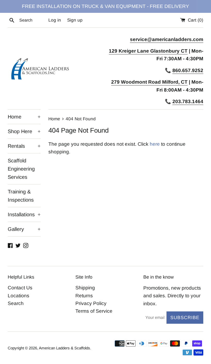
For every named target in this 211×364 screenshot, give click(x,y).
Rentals (24, 146)
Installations (24, 214)
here (155, 144)
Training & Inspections (21, 196)
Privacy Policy (91, 303)
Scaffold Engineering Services (21, 169)
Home (24, 117)
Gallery (24, 229)
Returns (84, 295)
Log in (54, 20)
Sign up (75, 20)
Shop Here (24, 131)
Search (16, 303)
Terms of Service (93, 311)
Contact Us (20, 287)
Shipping (85, 287)
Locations (18, 295)
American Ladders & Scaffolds (64, 348)
